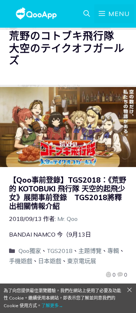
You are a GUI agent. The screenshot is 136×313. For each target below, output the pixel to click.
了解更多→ (52, 305)
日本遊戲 (49, 261)
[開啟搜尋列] (86, 13)
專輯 (113, 250)
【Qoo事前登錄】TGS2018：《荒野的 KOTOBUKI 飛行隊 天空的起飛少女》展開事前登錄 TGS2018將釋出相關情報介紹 (67, 193)
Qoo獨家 (29, 250)
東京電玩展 (81, 261)
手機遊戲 (20, 261)
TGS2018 (60, 250)
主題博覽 (90, 250)
